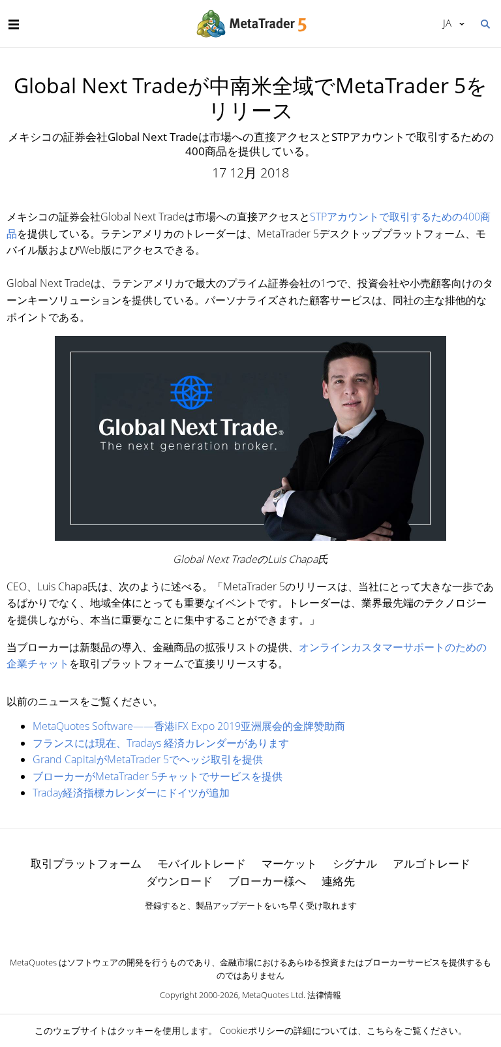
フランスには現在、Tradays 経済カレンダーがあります (161, 743)
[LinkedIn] (250, 928)
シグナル (355, 863)
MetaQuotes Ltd (272, 995)
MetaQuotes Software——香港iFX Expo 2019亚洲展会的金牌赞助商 (189, 726)
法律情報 (324, 995)
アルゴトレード (431, 863)
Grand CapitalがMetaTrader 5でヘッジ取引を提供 (148, 759)
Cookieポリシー (252, 1030)
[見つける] (484, 23)
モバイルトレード (201, 863)
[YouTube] (271, 928)
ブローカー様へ (267, 880)
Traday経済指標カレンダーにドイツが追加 (131, 792)
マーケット (289, 863)
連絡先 (338, 880)
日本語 (444, 22)
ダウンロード (179, 880)
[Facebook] (229, 928)
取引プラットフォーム (86, 863)
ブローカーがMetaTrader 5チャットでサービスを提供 (157, 776)
